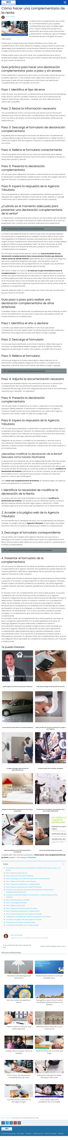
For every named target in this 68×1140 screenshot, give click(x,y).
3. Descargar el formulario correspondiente (20, 922)
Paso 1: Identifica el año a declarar (17, 900)
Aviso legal (20, 1133)
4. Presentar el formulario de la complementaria (22, 925)
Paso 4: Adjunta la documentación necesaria (21, 908)
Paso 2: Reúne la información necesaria (19, 876)
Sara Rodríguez (10, 16)
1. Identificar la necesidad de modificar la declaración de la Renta (28, 917)
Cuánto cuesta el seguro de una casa (52, 946)
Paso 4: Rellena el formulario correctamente (21, 881)
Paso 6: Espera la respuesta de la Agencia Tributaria (24, 887)
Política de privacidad (8, 1133)
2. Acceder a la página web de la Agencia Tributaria (24, 920)
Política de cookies (50, 1133)
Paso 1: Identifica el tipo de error (16, 873)
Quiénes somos (38, 1133)
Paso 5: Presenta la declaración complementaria (23, 884)
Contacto (28, 1133)
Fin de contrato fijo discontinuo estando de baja (17, 946)
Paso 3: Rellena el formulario (15, 906)
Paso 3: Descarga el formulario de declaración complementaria (28, 879)
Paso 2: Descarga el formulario (16, 903)
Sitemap (60, 1133)
